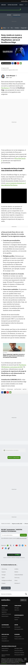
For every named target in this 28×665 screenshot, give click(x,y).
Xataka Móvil (5, 610)
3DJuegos (16, 608)
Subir (22, 600)
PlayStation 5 (5, 88)
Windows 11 (17, 583)
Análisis (16, 569)
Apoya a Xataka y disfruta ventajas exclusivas (14, 557)
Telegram (22, 545)
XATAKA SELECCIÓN (12, 4)
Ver (15, 457)
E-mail (21, 63)
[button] (11, 75)
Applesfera (4, 612)
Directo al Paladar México (6, 655)
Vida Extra (16, 610)
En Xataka (5, 352)
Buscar (26, 594)
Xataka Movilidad (18, 574)
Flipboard (18, 63)
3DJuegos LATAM (18, 648)
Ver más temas (6, 588)
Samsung (16, 577)
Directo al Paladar (6, 627)
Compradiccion (5, 641)
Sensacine (16, 617)
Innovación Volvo (16, 15)
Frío (12, 28)
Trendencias (4, 636)
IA (8, 28)
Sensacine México (18, 650)
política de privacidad (22, 538)
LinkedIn (6, 548)
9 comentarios (6, 63)
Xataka (3, 608)
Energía (3, 574)
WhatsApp (7, 545)
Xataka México (5, 648)
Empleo (3, 583)
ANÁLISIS (3, 4)
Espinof (16, 619)
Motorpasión (17, 627)
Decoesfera (4, 638)
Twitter (15, 63)
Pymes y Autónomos (19, 638)
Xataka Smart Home (6, 614)
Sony (25, 389)
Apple (3, 577)
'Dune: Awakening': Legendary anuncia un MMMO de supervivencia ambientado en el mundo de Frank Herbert (14, 356)
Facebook (13, 63)
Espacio (4, 572)
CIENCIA (21, 4)
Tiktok (8, 548)
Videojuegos (10, 389)
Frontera (17, 28)
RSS (25, 545)
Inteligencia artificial (7, 580)
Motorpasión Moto (18, 629)
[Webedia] (24, 1)
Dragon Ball (23, 28)
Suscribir (23, 535)
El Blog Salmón (17, 636)
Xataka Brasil (5, 650)
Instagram (19, 545)
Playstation (18, 389)
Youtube (16, 545)
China (4, 28)
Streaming (4, 569)
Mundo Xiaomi (5, 616)
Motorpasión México (19, 654)
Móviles (16, 572)
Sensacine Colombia (19, 652)
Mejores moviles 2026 (17, 523)
